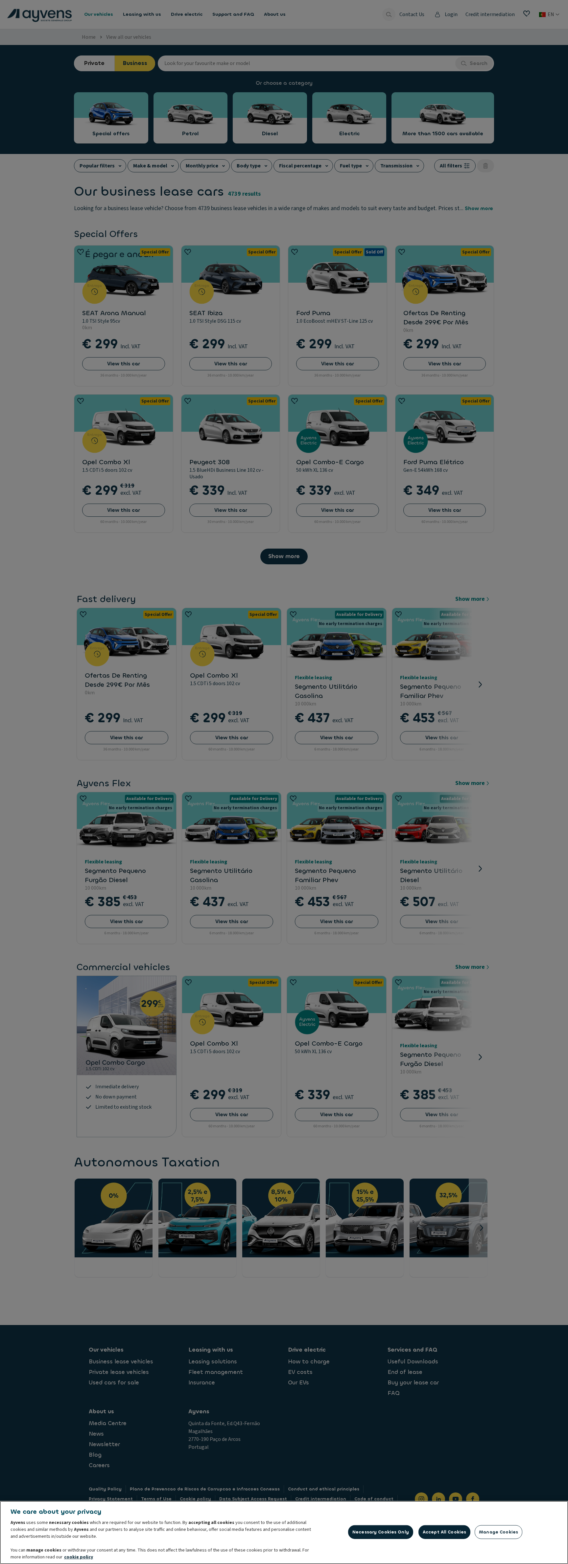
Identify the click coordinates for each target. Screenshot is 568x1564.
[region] (284, 1532)
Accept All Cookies (444, 1532)
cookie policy (78, 1557)
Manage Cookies (498, 1532)
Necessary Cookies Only (380, 1532)
